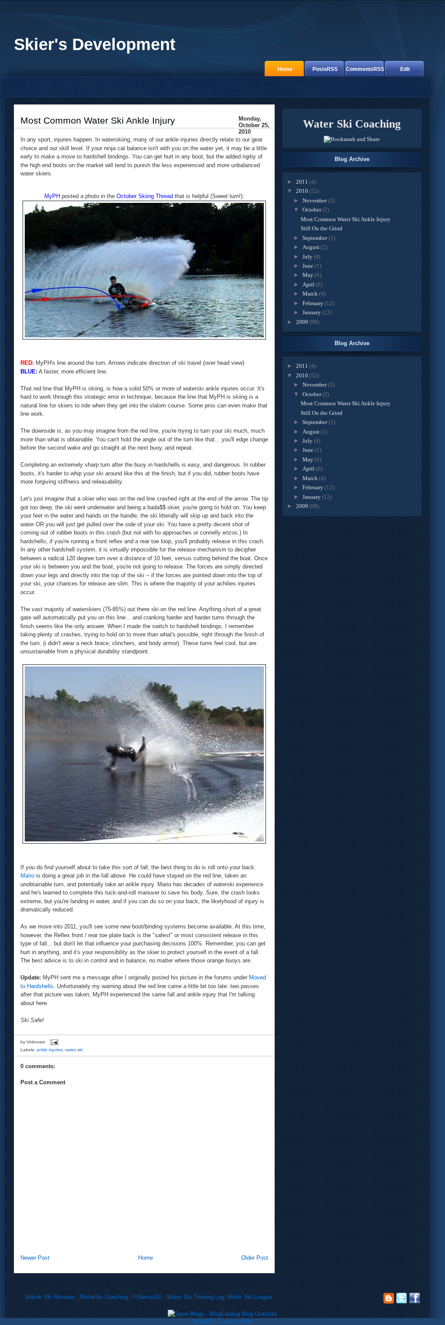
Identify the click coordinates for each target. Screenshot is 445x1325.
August (310, 247)
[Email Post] (53, 1042)
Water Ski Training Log (195, 1297)
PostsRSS (325, 69)
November (314, 200)
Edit (405, 69)
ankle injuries (50, 1049)
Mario (27, 875)
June (307, 265)
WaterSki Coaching (104, 1297)
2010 (302, 191)
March (310, 293)
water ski (74, 1049)
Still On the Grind (321, 228)
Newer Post (35, 1257)
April (308, 284)
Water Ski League (249, 1297)
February (312, 303)
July (307, 256)
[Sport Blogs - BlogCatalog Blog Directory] (222, 1314)
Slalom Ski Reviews (50, 1297)
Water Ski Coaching (352, 124)
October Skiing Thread (144, 196)
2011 (302, 181)
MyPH (52, 196)
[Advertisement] (115, 1234)
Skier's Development (95, 44)
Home (285, 69)
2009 (302, 322)
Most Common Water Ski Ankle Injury (97, 120)
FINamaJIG (147, 1297)
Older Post (254, 1257)
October (311, 209)
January (311, 312)
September (314, 238)
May (307, 275)
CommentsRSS (365, 69)
